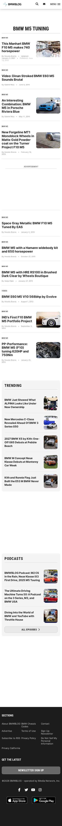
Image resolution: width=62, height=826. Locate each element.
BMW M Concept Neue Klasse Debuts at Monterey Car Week (21, 462)
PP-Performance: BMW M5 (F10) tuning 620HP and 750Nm (15, 349)
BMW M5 (5, 38)
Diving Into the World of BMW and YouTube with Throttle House (19, 616)
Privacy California (11, 748)
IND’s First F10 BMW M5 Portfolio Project (17, 319)
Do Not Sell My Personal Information (49, 741)
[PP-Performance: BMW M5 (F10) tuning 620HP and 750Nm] (48, 350)
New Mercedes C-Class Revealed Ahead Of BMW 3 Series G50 (21, 423)
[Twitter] (27, 790)
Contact (45, 723)
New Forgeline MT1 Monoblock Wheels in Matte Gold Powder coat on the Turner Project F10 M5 (18, 139)
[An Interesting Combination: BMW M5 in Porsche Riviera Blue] (48, 106)
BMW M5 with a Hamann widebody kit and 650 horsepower (30, 249)
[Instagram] (41, 790)
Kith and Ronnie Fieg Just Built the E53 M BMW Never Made (21, 481)
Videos (4, 291)
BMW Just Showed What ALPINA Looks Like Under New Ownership (20, 403)
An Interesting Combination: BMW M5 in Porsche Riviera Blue (16, 106)
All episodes (30, 629)
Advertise (7, 731)
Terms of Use (28, 731)
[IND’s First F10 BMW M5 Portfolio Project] (48, 320)
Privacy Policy (28, 738)
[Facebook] (20, 790)
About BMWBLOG (11, 723)
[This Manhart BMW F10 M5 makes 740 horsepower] (48, 49)
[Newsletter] (44, 4)
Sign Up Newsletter (47, 732)
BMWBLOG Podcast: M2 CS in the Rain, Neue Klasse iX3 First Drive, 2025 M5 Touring (22, 576)
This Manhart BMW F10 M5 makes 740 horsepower (16, 47)
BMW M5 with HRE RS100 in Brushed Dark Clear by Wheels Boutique (29, 274)
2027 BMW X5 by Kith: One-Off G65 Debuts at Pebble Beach (21, 442)
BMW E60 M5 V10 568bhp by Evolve (29, 296)
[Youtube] (34, 790)
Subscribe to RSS (11, 738)
